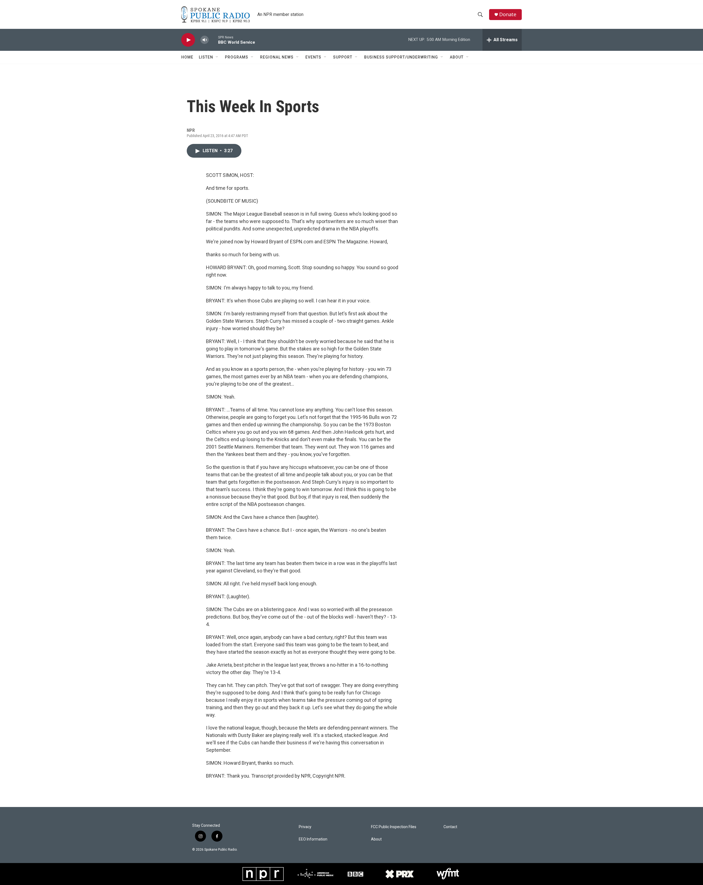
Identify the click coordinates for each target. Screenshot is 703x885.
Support (342, 57)
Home (187, 57)
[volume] (204, 40)
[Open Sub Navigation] (217, 57)
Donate (507, 14)
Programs (236, 57)
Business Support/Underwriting (401, 57)
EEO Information (313, 839)
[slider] (213, 40)
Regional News (277, 57)
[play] (188, 40)
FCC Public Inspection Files (393, 827)
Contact (450, 827)
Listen (206, 57)
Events (313, 57)
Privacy (305, 827)
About (457, 57)
